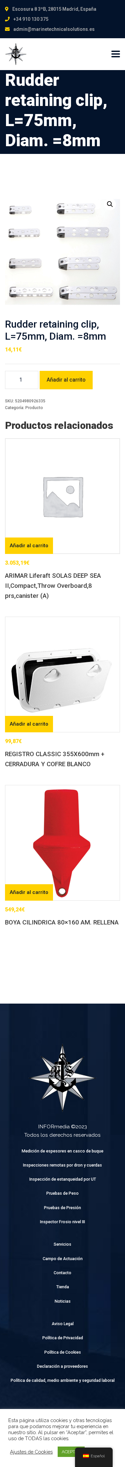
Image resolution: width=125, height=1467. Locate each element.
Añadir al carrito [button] (29, 546)
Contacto (62, 1272)
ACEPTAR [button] (71, 1451)
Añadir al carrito (66, 380)
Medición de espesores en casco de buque (62, 1150)
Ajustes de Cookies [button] (31, 1452)
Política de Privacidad (62, 1337)
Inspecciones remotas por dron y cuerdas (62, 1165)
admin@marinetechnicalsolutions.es (54, 29)
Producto (34, 407)
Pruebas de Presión (62, 1207)
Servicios (62, 1244)
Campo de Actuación (63, 1258)
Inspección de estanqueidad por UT (62, 1179)
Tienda (62, 1286)
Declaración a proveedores (62, 1366)
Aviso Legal (63, 1323)
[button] (110, 204)
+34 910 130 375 (30, 19)
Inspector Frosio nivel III (62, 1221)
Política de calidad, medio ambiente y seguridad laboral (63, 1380)
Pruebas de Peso (62, 1193)
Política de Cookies (62, 1352)
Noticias (63, 1301)
